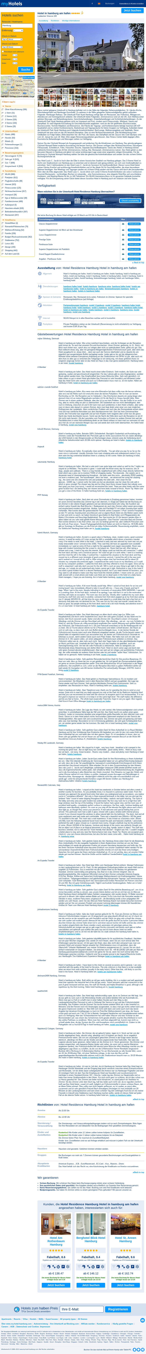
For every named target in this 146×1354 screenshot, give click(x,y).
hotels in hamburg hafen (89, 291)
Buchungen (109, 4)
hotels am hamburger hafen (110, 972)
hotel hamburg (84, 307)
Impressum (45, 1327)
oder (131, 4)
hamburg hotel (69, 307)
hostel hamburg (76, 363)
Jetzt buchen (56, 1285)
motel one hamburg (81, 312)
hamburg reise (104, 286)
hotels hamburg (90, 286)
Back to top (139, 262)
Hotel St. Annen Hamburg (125, 1239)
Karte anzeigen (28, 77)
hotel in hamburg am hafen (92, 289)
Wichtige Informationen (71, 21)
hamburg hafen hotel (72, 286)
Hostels (33, 1319)
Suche (25, 69)
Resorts (17, 1319)
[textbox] (17, 25)
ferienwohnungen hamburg (117, 289)
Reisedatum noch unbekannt (14, 52)
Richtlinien (55, 21)
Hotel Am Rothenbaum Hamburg (56, 1241)
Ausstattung (43, 21)
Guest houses (52, 1319)
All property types (68, 1319)
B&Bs (41, 1319)
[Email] (142, 1320)
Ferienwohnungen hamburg (75, 305)
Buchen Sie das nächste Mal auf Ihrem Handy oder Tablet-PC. (108, 1350)
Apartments (6, 1319)
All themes (82, 1319)
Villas (25, 1319)
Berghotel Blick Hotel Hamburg (90, 1239)
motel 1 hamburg (96, 305)
